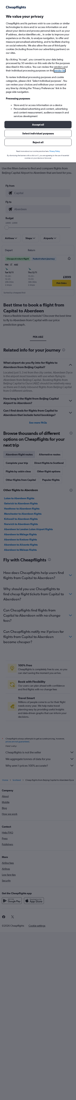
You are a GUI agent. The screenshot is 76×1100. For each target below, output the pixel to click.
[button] (38, 124)
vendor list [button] (59, 70)
